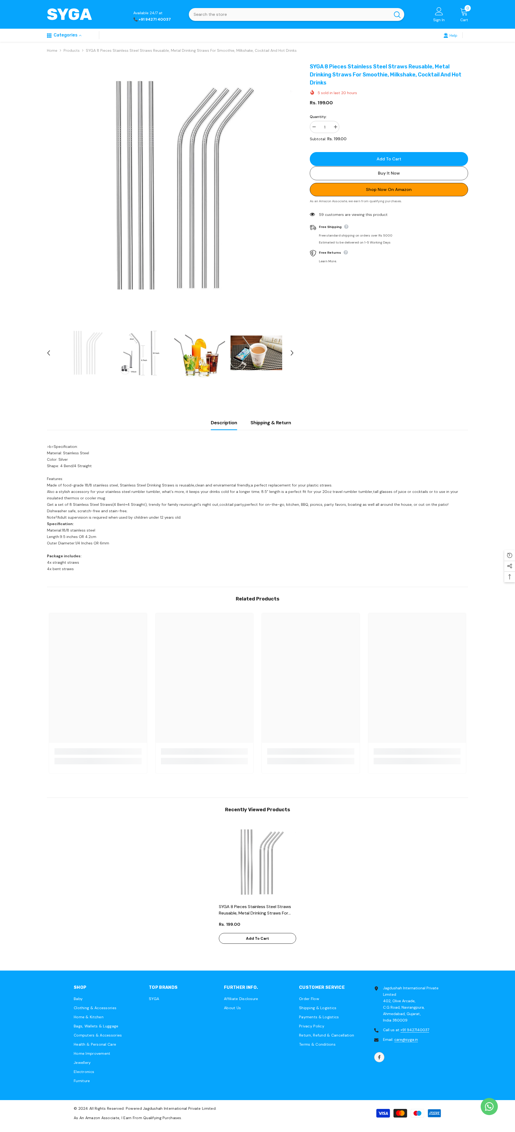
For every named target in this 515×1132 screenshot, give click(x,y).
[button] (49, 353)
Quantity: (318, 116)
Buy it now (389, 173)
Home (52, 50)
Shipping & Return (271, 422)
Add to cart (389, 159)
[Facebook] (379, 1057)
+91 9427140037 (414, 1029)
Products (72, 50)
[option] (170, 185)
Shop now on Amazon (389, 189)
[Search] (296, 14)
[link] (450, 35)
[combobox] (289, 14)
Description (224, 422)
